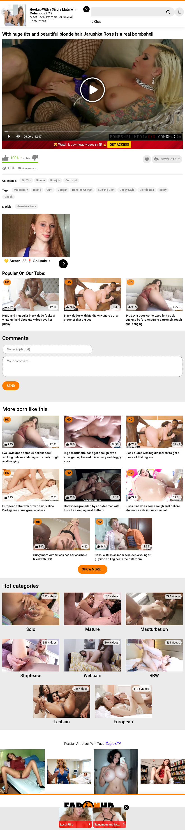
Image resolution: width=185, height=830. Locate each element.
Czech (9, 196)
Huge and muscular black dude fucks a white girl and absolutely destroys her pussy (28, 319)
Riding (37, 189)
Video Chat (93, 21)
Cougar (62, 189)
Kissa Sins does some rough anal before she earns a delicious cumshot (153, 508)
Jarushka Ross (26, 206)
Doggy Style (127, 189)
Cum (49, 189)
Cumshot (71, 180)
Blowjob (55, 180)
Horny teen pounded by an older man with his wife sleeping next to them (91, 508)
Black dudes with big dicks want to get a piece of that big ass (91, 317)
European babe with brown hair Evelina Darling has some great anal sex (28, 508)
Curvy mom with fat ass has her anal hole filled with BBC (60, 557)
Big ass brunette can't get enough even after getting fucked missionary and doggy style (92, 457)
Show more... (92, 569)
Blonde (40, 180)
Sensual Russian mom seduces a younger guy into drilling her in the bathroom (122, 557)
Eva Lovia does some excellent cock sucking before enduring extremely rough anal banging (154, 319)
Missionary (21, 189)
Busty (163, 189)
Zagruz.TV (113, 743)
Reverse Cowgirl (82, 189)
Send (11, 386)
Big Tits (26, 180)
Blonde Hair (147, 189)
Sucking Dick (106, 189)
